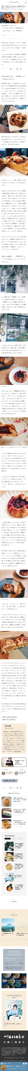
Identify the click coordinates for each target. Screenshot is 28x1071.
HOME (3, 6)
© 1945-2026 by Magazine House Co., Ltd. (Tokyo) (14, 1057)
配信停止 (21, 963)
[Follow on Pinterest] (16, 1042)
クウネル (24, 1060)
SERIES (7, 6)
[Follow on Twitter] (12, 1042)
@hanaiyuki (17, 751)
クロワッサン (16, 1060)
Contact (13, 1054)
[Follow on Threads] (23, 1042)
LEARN (3, 35)
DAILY (7, 838)
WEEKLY (14, 838)
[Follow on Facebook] (8, 1042)
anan (3, 1060)
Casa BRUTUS (11, 1060)
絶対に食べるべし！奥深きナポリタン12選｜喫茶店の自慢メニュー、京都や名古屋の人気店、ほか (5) (16, 1066)
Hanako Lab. (13, 6)
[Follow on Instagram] (5, 1042)
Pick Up (14, 915)
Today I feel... (7, 1063)
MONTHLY (20, 838)
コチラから (13, 717)
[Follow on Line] (19, 1042)
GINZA (21, 1060)
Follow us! (14, 985)
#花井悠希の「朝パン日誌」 (10, 780)
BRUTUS (6, 1060)
